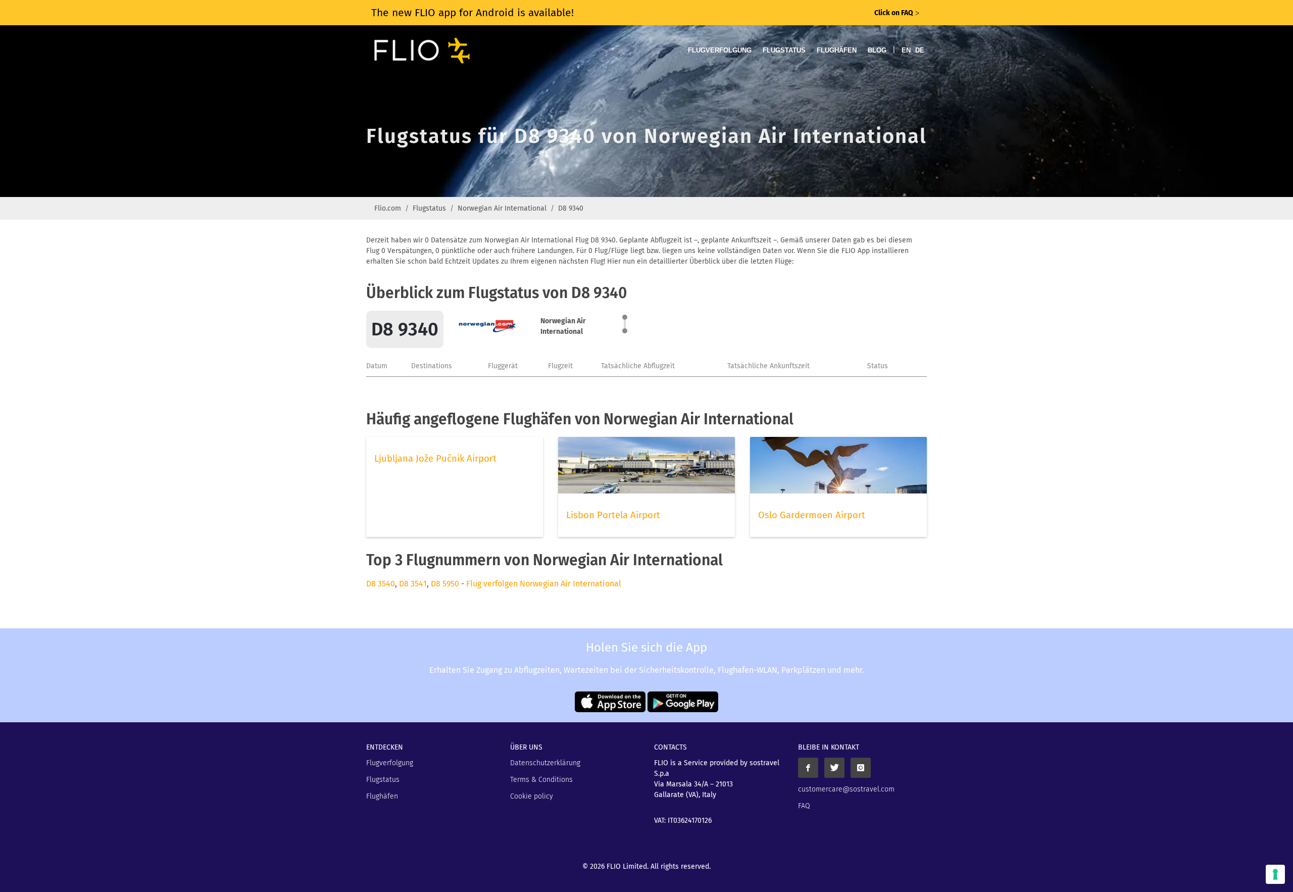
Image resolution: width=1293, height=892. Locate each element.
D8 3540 (380, 583)
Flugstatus (784, 50)
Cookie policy (531, 796)
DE (919, 50)
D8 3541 (413, 583)
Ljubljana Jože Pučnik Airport (435, 458)
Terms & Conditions (541, 779)
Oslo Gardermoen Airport (811, 515)
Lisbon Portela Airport (613, 515)
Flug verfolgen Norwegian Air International (543, 583)
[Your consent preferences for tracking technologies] (1275, 874)
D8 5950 (445, 583)
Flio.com (387, 208)
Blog (877, 50)
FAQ (804, 806)
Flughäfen (837, 50)
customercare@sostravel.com (846, 789)
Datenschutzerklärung (545, 763)
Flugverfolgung (720, 50)
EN (906, 50)
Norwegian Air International (502, 208)
